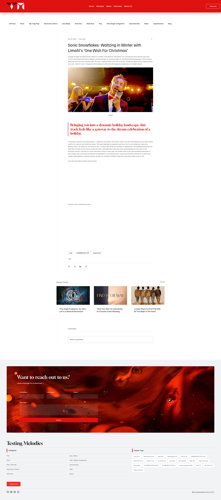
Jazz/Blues (66, 23)
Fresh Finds (204, 461)
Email (76, 392)
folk (199, 465)
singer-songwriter (186, 465)
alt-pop (138, 465)
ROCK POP (139, 461)
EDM (193, 461)
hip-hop (183, 461)
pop (70, 253)
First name (24, 392)
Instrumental (74, 465)
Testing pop (173, 456)
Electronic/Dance (50, 23)
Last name (51, 392)
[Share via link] (86, 266)
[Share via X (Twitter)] (75, 266)
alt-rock (162, 461)
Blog (170, 23)
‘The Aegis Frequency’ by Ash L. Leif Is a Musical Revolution (73, 310)
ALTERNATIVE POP (169, 465)
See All (162, 282)
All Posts (12, 23)
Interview (78, 23)
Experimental (158, 23)
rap (172, 461)
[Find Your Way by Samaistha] (110, 295)
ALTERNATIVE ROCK (152, 465)
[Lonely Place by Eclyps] (147, 295)
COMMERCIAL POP (82, 253)
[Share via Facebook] (69, 266)
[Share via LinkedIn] (80, 266)
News (146, 23)
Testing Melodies (25, 443)
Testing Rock (149, 456)
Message (24, 402)
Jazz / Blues (74, 456)
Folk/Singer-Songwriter (115, 23)
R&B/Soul (90, 23)
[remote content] (110, 182)
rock (137, 456)
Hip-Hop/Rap (34, 23)
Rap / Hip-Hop (11, 465)
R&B (71, 469)
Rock (22, 23)
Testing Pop (139, 470)
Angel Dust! (97, 253)
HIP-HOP (209, 465)
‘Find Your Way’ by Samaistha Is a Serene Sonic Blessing (110, 310)
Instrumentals (134, 23)
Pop (100, 23)
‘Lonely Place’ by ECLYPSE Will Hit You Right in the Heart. (147, 310)
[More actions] (151, 38)
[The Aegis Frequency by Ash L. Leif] (73, 295)
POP (185, 456)
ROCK (151, 461)
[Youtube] (18, 492)
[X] (11, 492)
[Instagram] (15, 492)
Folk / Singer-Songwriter (78, 460)
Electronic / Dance (13, 469)
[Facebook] (8, 492)
